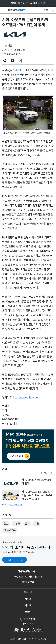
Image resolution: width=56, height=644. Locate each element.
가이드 (28, 605)
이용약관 (32, 639)
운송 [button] (6, 523)
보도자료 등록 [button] (28, 582)
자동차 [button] (16, 523)
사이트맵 (42, 639)
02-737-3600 (29, 619)
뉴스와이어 (16, 70)
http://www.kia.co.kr (25, 397)
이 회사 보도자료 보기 (14, 504)
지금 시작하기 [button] (13, 560)
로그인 (13, 639)
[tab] (28, 592)
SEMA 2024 (9, 530)
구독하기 (47, 473)
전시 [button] (27, 523)
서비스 (28, 598)
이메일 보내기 (10, 423)
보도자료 (28, 592)
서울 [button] (36, 523)
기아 (5, 50)
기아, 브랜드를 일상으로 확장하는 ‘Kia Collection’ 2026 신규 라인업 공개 (37, 495)
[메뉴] (3, 10)
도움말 (28, 612)
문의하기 (28, 623)
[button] (4, 60)
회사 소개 (22, 639)
